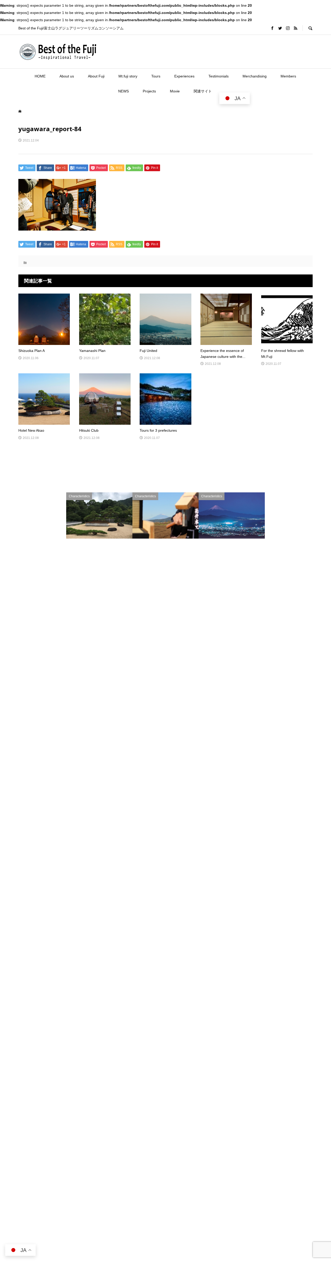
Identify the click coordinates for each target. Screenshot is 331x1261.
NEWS (123, 91)
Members (288, 76)
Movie (175, 91)
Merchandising (255, 76)
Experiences (184, 76)
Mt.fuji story (127, 76)
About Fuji (96, 76)
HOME (40, 76)
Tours (155, 76)
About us (66, 76)
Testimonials (218, 76)
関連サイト (203, 91)
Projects (149, 91)
